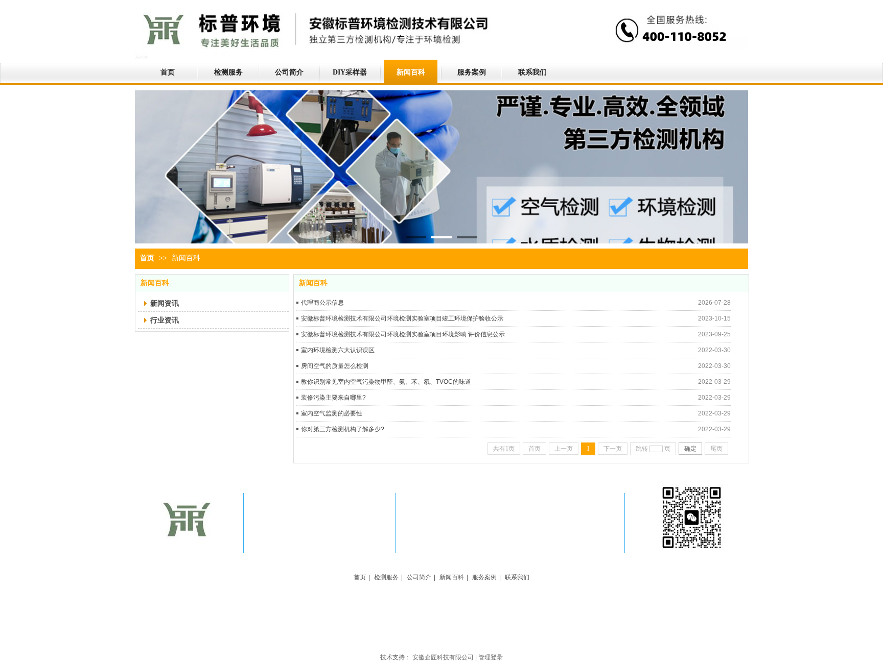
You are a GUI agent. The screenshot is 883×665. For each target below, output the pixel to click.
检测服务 (386, 577)
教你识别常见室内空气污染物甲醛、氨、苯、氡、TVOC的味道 (386, 381)
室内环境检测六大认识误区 (338, 350)
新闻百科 (186, 258)
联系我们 (517, 577)
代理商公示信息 (322, 302)
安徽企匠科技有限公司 (443, 657)
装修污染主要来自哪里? (333, 397)
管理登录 (490, 657)
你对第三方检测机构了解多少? (342, 429)
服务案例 (484, 577)
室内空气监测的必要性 (331, 413)
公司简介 (419, 577)
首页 (147, 258)
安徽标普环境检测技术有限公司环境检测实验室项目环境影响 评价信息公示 (403, 334)
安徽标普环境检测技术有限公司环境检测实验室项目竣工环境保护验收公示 (402, 318)
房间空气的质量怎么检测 (334, 366)
